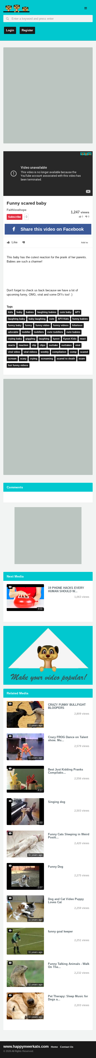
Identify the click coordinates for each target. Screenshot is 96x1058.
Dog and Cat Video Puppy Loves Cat (66, 900)
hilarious (77, 325)
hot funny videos (18, 365)
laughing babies (46, 312)
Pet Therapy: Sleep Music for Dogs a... (68, 998)
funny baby (14, 325)
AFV (77, 312)
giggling (30, 338)
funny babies (80, 318)
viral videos (30, 352)
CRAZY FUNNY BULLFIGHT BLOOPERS (67, 706)
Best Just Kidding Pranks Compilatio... (65, 771)
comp (73, 352)
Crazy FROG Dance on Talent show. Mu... (68, 738)
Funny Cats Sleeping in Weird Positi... (68, 836)
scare (82, 358)
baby (19, 312)
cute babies (73, 332)
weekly (45, 352)
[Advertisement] (48, 95)
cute (51, 318)
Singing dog (56, 802)
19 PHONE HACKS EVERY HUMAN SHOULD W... (66, 589)
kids (10, 312)
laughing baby (16, 318)
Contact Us (66, 1046)
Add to (84, 242)
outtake (53, 345)
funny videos (61, 325)
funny (28, 325)
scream (12, 358)
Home (54, 1046)
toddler (26, 332)
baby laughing (37, 318)
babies (30, 312)
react (83, 338)
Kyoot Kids (69, 338)
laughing (44, 338)
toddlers (39, 332)
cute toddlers (55, 332)
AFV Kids (63, 318)
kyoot (56, 338)
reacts (11, 345)
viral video (14, 352)
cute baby (65, 312)
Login (10, 30)
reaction (23, 345)
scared (84, 352)
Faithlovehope (16, 210)
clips (42, 345)
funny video (42, 325)
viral (77, 345)
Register (27, 30)
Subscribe (14, 216)
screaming (47, 358)
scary (23, 358)
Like (14, 242)
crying (33, 358)
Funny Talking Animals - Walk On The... (68, 965)
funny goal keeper (60, 931)
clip (34, 345)
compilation (59, 352)
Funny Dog (55, 866)
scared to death (66, 358)
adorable (13, 332)
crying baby (15, 338)
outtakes (66, 345)
